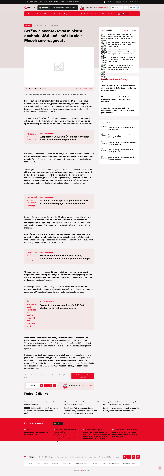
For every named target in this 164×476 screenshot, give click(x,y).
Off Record (124, 14)
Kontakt (46, 463)
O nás (38, 463)
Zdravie (90, 14)
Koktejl (30, 463)
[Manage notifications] (160, 468)
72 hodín (134, 30)
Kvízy (103, 14)
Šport (83, 14)
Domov (30, 14)
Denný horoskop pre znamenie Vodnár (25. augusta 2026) (60, 7)
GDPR (103, 463)
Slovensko (47, 14)
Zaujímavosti (68, 14)
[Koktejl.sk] (29, 7)
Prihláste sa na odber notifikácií (82, 376)
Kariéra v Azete (66, 463)
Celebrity (38, 14)
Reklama (55, 463)
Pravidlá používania (82, 463)
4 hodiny (126, 30)
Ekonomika (28, 25)
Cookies (94, 463)
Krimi (76, 14)
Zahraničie (57, 14)
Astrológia (111, 14)
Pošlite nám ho (103, 7)
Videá (97, 14)
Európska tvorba (114, 463)
